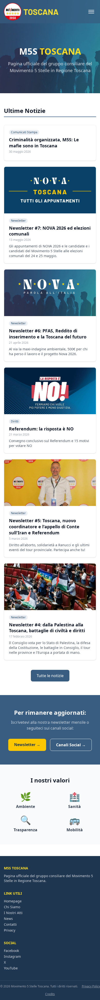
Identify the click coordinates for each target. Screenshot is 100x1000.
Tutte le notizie (50, 675)
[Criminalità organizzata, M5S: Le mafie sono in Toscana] (50, 142)
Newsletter (18, 220)
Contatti (10, 924)
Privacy (9, 930)
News (8, 918)
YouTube (11, 968)
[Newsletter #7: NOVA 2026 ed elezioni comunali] (50, 215)
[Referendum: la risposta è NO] (50, 410)
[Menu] (91, 11)
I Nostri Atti (13, 912)
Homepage (13, 901)
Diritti (14, 421)
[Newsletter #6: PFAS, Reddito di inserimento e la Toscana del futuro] (50, 315)
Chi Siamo (12, 907)
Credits (50, 994)
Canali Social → (71, 745)
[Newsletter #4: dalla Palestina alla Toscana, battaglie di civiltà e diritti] (50, 611)
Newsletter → (27, 744)
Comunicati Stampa (24, 132)
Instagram (12, 956)
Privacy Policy (91, 986)
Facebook (11, 950)
